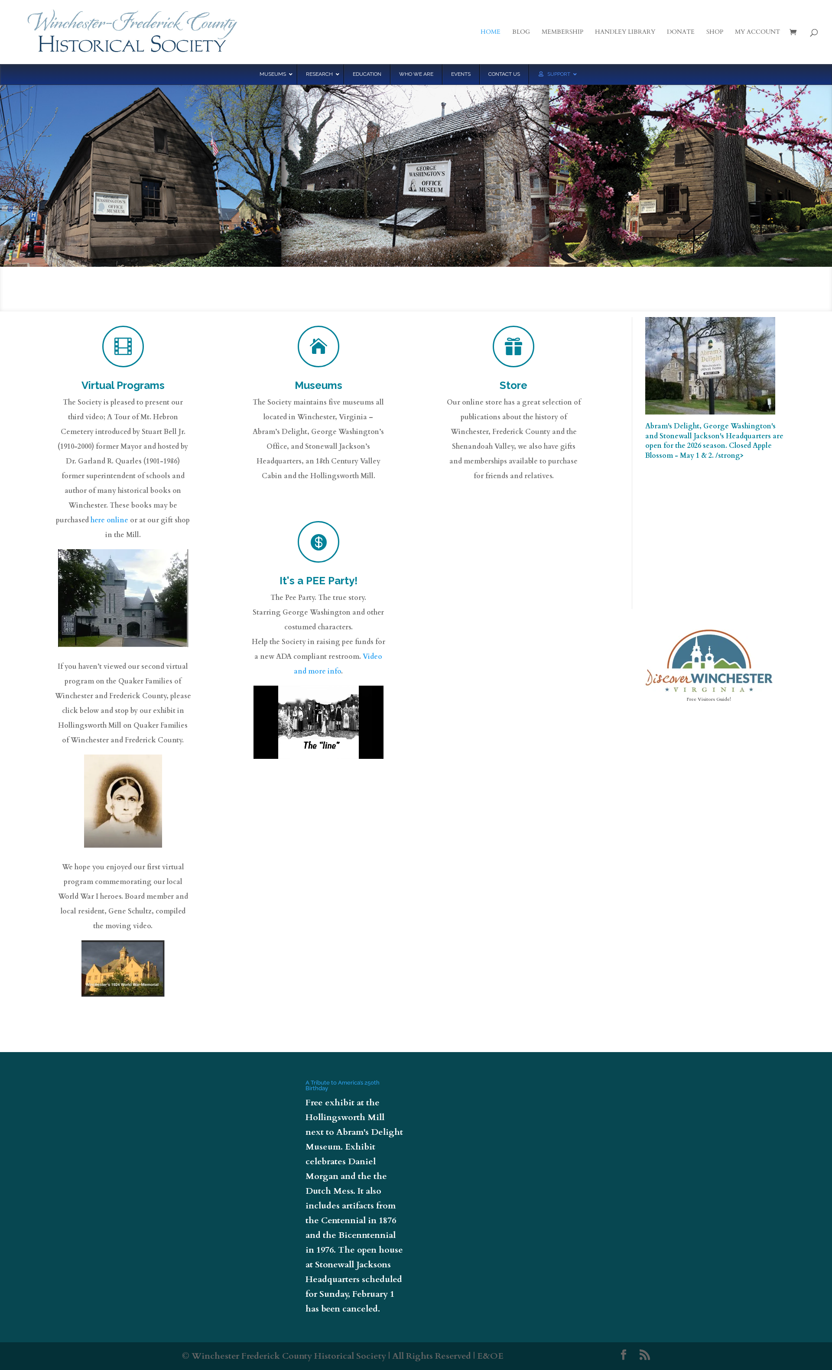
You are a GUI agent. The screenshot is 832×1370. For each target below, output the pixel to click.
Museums (318, 385)
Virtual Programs (123, 385)
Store (513, 385)
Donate (681, 32)
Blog (521, 32)
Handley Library (625, 32)
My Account (757, 32)
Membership (562, 32)
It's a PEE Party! (319, 580)
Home (490, 32)
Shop (714, 32)
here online (109, 520)
